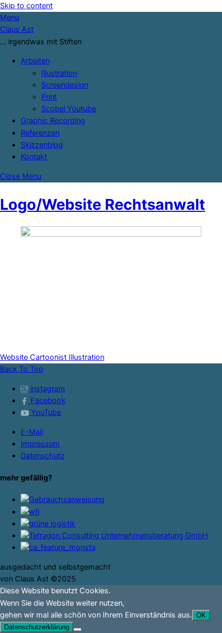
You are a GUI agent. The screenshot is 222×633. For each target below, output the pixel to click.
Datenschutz (43, 455)
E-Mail (32, 432)
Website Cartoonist (33, 357)
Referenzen (40, 133)
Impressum (40, 443)
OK (201, 615)
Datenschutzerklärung (36, 627)
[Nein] (77, 629)
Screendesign (64, 85)
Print (49, 97)
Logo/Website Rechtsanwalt (102, 204)
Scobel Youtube (68, 108)
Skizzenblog (42, 144)
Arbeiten (35, 60)
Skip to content (26, 5)
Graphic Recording (53, 120)
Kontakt (34, 156)
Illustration (59, 73)
